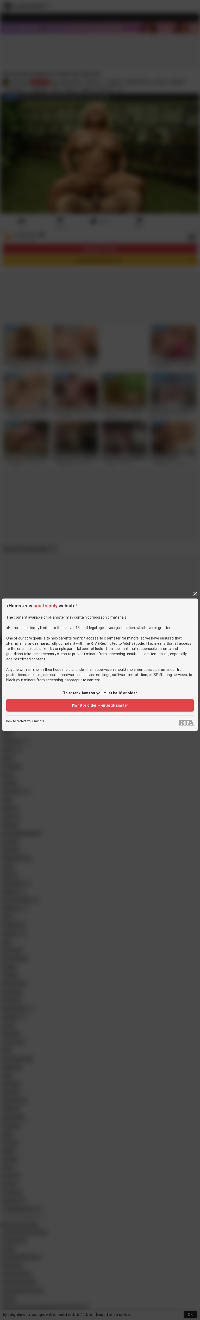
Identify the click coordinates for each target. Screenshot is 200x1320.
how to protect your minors (25, 721)
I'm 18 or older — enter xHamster (100, 705)
